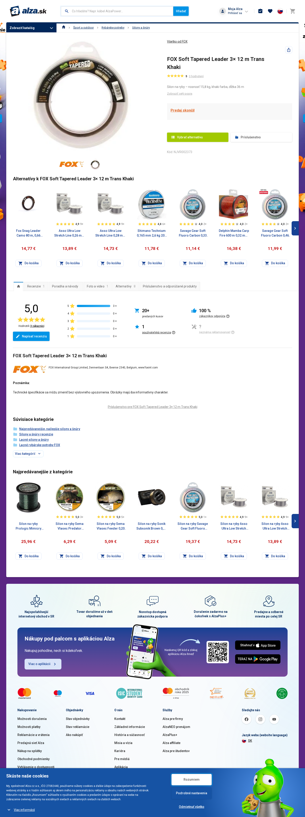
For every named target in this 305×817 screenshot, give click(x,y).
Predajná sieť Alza (30, 743)
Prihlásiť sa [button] (235, 13)
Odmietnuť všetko (191, 807)
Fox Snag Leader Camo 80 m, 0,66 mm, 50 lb (28, 233)
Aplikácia (121, 767)
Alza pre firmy (173, 719)
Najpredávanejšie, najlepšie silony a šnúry (49, 429)
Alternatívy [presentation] (126, 286)
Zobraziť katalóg (22, 28)
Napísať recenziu (34, 336)
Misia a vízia (123, 743)
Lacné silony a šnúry (34, 439)
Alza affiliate (171, 743)
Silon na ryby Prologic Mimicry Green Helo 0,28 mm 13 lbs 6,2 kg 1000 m (28, 526)
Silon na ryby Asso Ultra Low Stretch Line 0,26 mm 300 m (275, 526)
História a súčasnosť (129, 735)
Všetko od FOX (177, 41)
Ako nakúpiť (74, 735)
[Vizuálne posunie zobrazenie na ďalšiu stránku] (295, 228)
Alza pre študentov (176, 751)
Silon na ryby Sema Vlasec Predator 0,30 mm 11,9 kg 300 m (69, 526)
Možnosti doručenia (32, 719)
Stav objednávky (78, 719)
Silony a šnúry (141, 27)
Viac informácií (24, 810)
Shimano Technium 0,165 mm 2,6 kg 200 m (151, 233)
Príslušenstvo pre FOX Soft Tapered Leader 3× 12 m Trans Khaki (152, 407)
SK (250, 740)
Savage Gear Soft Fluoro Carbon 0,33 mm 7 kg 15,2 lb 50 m (193, 233)
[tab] (18, 286)
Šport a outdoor (83, 27)
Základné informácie (129, 727)
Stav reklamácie (77, 727)
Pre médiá (122, 759)
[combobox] (117, 11)
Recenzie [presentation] (36, 286)
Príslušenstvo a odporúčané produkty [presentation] (170, 286)
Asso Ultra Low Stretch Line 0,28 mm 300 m (110, 233)
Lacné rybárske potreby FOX (39, 445)
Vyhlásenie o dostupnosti (35, 767)
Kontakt (119, 719)
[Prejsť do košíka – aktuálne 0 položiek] (292, 11)
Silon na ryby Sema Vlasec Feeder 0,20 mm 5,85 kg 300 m (111, 526)
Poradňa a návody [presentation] (65, 286)
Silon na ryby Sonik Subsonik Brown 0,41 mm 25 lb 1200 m (151, 526)
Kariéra (119, 751)
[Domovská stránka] (63, 27)
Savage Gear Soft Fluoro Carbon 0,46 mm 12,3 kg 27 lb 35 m (275, 233)
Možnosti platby (28, 727)
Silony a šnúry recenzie (36, 434)
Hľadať (181, 11)
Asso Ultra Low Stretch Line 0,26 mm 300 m (69, 233)
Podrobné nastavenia (191, 793)
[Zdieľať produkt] (288, 49)
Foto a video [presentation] (97, 286)
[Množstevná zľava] (263, 191)
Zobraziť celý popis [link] (179, 93)
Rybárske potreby (113, 27)
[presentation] (18, 286)
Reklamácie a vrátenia (33, 735)
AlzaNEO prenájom (176, 727)
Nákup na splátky (29, 751)
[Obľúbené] (270, 11)
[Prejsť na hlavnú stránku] (28, 11)
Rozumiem (192, 779)
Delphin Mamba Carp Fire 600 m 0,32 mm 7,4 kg (234, 233)
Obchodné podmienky (33, 759)
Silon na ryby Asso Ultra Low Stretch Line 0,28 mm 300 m (233, 526)
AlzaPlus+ (170, 735)
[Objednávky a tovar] (260, 11)
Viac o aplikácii (39, 664)
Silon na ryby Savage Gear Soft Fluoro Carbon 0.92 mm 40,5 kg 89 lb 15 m (193, 526)
